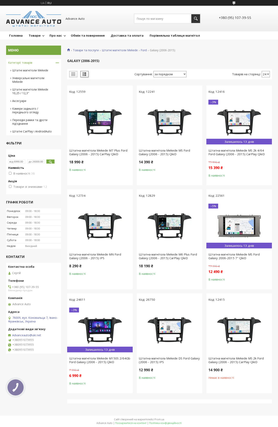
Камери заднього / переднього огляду (25, 110)
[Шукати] (195, 18)
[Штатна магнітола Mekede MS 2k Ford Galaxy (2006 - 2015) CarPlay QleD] (239, 330)
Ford (144, 50)
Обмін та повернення (88, 35)
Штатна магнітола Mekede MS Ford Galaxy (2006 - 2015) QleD (164, 152)
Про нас (55, 35)
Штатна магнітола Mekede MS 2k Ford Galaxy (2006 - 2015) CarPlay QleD (236, 360)
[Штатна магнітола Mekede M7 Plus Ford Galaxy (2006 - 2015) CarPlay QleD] (100, 122)
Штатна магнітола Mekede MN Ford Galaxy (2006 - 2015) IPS (95, 256)
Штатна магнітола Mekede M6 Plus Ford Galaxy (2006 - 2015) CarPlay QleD (168, 256)
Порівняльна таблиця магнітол (175, 35)
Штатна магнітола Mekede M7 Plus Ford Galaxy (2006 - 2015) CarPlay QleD (98, 152)
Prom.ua (159, 419)
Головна (16, 35)
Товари (34, 35)
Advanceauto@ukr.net (26, 335)
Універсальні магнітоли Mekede (28, 80)
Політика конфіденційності (165, 423)
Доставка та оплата (127, 35)
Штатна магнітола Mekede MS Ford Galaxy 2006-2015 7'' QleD (234, 256)
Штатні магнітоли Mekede (120, 50)
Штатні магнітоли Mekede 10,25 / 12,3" (30, 91)
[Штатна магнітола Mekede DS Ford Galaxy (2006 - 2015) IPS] (169, 330)
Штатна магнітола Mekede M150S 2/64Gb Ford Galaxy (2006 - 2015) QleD (99, 360)
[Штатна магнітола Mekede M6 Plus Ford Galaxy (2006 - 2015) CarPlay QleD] (169, 226)
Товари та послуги (86, 50)
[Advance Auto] (33, 18)
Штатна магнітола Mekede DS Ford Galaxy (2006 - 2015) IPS (169, 360)
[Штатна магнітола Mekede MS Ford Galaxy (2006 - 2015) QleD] (169, 122)
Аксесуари (19, 101)
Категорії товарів (20, 62)
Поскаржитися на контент (131, 423)
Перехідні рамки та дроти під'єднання (29, 122)
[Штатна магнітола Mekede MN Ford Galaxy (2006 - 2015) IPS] (100, 226)
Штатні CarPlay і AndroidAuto (32, 131)
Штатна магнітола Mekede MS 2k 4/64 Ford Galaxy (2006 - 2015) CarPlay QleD (236, 152)
